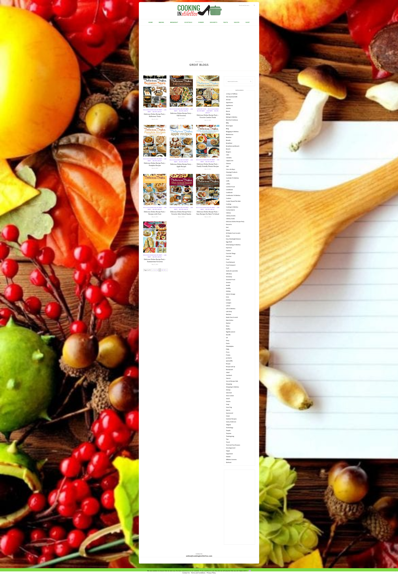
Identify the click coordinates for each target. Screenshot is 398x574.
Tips (227, 439)
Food (227, 259)
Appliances (229, 105)
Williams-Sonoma (231, 459)
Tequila (228, 430)
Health (228, 285)
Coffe (227, 181)
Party (227, 340)
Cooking (228, 204)
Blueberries (229, 134)
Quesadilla (229, 361)
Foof (227, 268)
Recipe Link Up (157, 111)
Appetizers (229, 102)
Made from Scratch (232, 317)
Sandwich (229, 375)
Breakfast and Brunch (232, 146)
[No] (395, 571)
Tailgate (228, 425)
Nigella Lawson (230, 332)
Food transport (230, 265)
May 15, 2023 (155, 119)
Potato (228, 355)
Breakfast (174, 22)
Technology (229, 427)
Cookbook (229, 192)
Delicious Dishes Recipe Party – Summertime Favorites (155, 260)
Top (253, 567)
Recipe (228, 364)
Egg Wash (229, 242)
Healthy (228, 288)
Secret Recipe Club (232, 381)
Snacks (228, 401)
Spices (228, 410)
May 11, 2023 (155, 264)
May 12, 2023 (181, 217)
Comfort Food (201, 109)
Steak (228, 416)
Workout (228, 462)
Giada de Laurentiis (232, 271)
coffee (228, 184)
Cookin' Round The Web (233, 201)
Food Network (230, 262)
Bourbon (228, 137)
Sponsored (229, 413)
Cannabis (229, 158)
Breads (228, 140)
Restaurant (229, 369)
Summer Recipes (231, 419)
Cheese (228, 163)
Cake (227, 155)
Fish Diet (228, 256)
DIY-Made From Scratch (233, 233)
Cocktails (188, 22)
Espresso (229, 248)
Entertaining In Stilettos (233, 245)
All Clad (228, 100)
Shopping (229, 384)
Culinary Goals (230, 219)
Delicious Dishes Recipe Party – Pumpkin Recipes (155, 164)
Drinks (228, 236)
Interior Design (230, 294)
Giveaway (229, 277)
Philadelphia (230, 346)
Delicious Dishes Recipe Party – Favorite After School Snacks (181, 213)
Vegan (228, 451)
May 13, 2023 (207, 169)
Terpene (228, 433)
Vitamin (228, 457)
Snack (228, 398)
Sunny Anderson (231, 422)
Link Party (209, 111)
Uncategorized (230, 448)
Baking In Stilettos (231, 117)
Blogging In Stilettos (232, 131)
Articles (228, 108)
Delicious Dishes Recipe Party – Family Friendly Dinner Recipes (208, 165)
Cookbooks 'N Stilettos (233, 195)
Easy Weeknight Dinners (233, 239)
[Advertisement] (199, 41)
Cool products (230, 210)
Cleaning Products (231, 172)
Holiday (228, 291)
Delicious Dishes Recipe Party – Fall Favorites (181, 114)
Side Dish (229, 393)
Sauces (236, 22)
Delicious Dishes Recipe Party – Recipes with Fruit (155, 213)
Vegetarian (229, 454)
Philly (227, 349)
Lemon (228, 306)
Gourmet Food (230, 279)
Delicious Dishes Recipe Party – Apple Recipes (181, 165)
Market (228, 323)
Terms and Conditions (198, 573)
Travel (228, 442)
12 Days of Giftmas (231, 94)
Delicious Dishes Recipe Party (152, 110)
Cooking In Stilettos (232, 207)
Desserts (213, 22)
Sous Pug (229, 407)
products (229, 358)
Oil (227, 338)
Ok (250, 571)
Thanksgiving (230, 436)
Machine (228, 314)
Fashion (228, 250)
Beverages (229, 126)
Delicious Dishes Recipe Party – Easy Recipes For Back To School (208, 213)
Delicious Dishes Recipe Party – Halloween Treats (155, 115)
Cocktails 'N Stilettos (232, 178)
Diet (227, 227)
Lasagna (228, 303)
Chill (227, 166)
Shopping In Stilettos (232, 387)
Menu (227, 326)
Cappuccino (229, 160)
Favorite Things (231, 253)
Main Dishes (229, 320)
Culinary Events (230, 216)
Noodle (228, 335)
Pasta (225, 22)
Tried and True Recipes (233, 445)
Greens (228, 282)
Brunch (228, 149)
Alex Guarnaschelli (231, 97)
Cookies (228, 198)
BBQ (227, 123)
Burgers (228, 152)
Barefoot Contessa (232, 120)
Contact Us (186, 573)
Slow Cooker (230, 396)
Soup (248, 22)
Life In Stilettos (230, 308)
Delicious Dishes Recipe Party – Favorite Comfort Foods (208, 116)
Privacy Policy (211, 573)
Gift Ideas (229, 274)
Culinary (228, 213)
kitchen (228, 300)
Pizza (227, 352)
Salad (227, 372)
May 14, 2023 (155, 168)
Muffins (228, 329)
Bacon (228, 111)
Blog (227, 129)
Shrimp (228, 390)
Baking (161, 22)
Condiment (229, 190)
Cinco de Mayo (230, 169)
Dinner (201, 22)
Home (151, 22)
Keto (227, 297)
